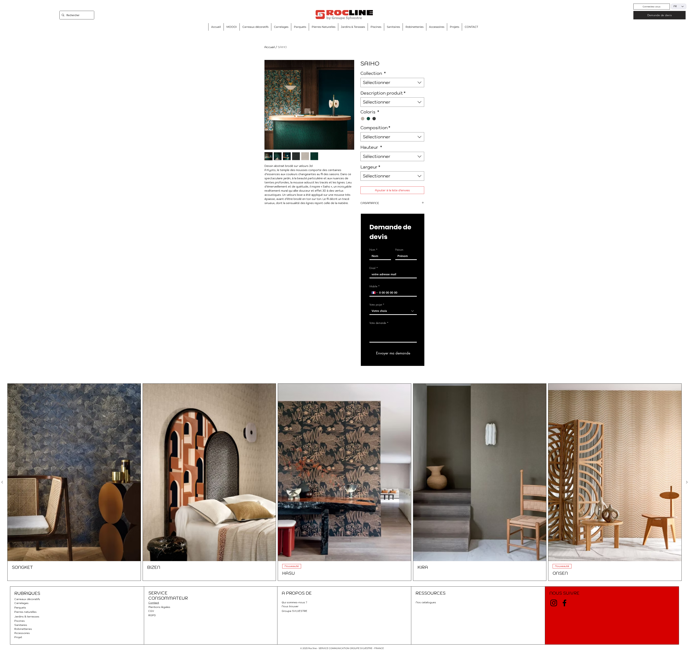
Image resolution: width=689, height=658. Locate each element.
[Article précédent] (2, 482)
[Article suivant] (687, 482)
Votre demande (378, 323)
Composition (375, 127)
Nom (373, 249)
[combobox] (392, 82)
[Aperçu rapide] (74, 472)
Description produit (383, 93)
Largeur (370, 167)
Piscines (19, 620)
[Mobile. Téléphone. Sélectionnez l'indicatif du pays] (375, 292)
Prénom (399, 249)
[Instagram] (553, 602)
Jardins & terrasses (26, 616)
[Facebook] (564, 602)
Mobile (374, 286)
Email (373, 268)
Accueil (269, 47)
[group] (344, 482)
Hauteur (371, 147)
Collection (373, 73)
